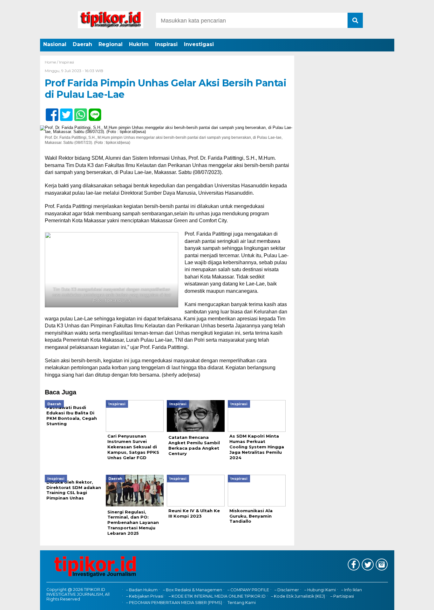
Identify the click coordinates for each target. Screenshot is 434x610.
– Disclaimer (287, 589)
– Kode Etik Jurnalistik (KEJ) (298, 596)
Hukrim (139, 44)
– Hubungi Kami (320, 589)
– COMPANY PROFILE (248, 589)
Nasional (54, 44)
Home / (52, 62)
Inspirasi (166, 44)
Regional (110, 44)
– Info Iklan (351, 589)
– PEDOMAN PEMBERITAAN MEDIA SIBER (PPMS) (174, 602)
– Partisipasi (342, 596)
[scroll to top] (414, 601)
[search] (355, 20)
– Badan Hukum (142, 589)
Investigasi (199, 44)
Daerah (82, 44)
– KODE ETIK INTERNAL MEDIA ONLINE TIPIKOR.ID (217, 596)
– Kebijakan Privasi (144, 596)
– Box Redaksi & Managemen (192, 589)
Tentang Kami (241, 602)
